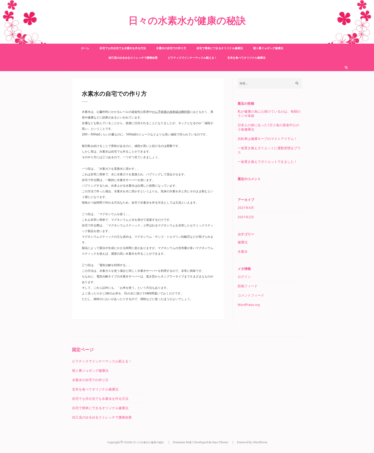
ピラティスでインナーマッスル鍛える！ (192, 57)
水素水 (243, 251)
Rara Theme (220, 442)
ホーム (85, 48)
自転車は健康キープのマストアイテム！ (267, 139)
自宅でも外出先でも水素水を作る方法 (123, 48)
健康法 (243, 242)
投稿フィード (248, 286)
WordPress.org (249, 305)
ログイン (244, 277)
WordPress (260, 442)
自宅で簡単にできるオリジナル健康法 (220, 48)
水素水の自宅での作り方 (171, 48)
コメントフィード (251, 295)
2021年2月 (246, 217)
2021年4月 (246, 208)
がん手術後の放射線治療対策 (171, 112)
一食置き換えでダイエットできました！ (267, 162)
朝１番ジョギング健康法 (268, 48)
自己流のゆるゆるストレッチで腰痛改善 (133, 57)
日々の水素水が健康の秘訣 (187, 21)
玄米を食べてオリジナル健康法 (246, 57)
